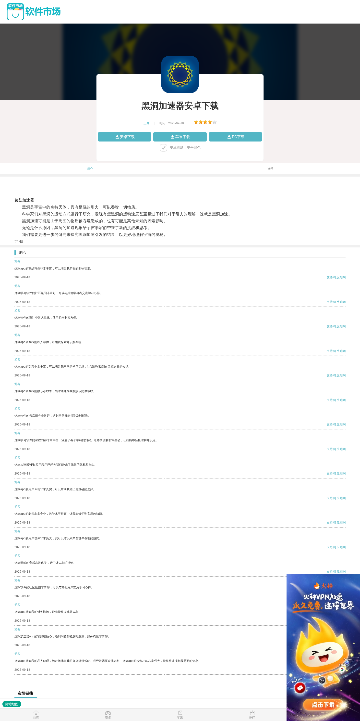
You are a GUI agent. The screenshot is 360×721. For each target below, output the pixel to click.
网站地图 (12, 704)
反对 (339, 277)
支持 (330, 277)
